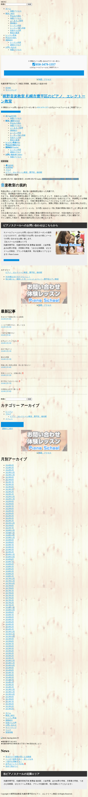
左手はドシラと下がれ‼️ (10, 341)
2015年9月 (10, 639)
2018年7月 (10, 562)
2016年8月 (10, 612)
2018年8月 (10, 559)
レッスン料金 (11, 35)
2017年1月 (10, 605)
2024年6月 (10, 465)
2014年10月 (10, 665)
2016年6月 (10, 617)
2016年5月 (10, 620)
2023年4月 (10, 487)
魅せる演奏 (5, 357)
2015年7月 (10, 644)
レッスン (9, 412)
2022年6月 (10, 509)
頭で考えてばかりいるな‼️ (11, 381)
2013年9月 (10, 697)
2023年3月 (10, 489)
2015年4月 (10, 651)
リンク (8, 730)
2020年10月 (10, 535)
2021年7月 (10, 528)
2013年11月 (10, 692)
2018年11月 (10, 554)
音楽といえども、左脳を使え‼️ (12, 373)
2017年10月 (10, 583)
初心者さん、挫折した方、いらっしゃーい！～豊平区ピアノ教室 (32, 279)
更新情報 (9, 732)
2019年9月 (10, 540)
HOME (8, 88)
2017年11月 (10, 581)
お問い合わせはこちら (11, 112)
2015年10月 (10, 636)
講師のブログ (15, 45)
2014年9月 (10, 668)
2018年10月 (10, 557)
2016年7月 (10, 615)
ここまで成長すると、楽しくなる (13, 325)
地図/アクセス (16, 11)
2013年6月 (10, 704)
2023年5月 (10, 484)
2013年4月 (10, 709)
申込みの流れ (15, 16)
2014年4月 (10, 680)
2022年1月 (10, 521)
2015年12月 (10, 632)
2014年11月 (10, 663)
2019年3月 (10, 550)
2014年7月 (10, 673)
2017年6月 (10, 593)
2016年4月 (10, 622)
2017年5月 (10, 595)
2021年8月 (10, 525)
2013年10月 (10, 694)
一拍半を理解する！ (8, 333)
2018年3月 (10, 571)
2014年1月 (10, 687)
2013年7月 (10, 701)
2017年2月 (10, 603)
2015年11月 (10, 634)
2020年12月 (10, 530)
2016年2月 (10, 627)
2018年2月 (10, 574)
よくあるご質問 (16, 21)
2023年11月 (10, 475)
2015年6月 (10, 646)
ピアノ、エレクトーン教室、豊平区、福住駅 (60, 179)
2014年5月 (10, 677)
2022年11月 (10, 499)
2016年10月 (10, 610)
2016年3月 (10, 624)
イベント (9, 419)
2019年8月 (10, 542)
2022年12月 (10, 497)
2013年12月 (10, 689)
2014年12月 (10, 661)
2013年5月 (10, 706)
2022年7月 (10, 506)
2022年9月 (10, 501)
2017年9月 (10, 586)
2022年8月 (10, 504)
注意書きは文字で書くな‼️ (11, 389)
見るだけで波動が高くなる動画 (12, 317)
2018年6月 (10, 564)
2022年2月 (10, 518)
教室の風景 (14, 33)
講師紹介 (13, 23)
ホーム (8, 9)
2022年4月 (10, 513)
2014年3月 (10, 682)
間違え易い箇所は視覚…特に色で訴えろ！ (16, 365)
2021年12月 (10, 523)
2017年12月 (10, 579)
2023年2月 (10, 492)
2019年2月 (10, 552)
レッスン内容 (15, 26)
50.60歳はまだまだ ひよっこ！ (18, 277)
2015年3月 (10, 653)
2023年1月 (10, 494)
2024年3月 (10, 468)
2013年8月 (10, 699)
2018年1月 (10, 576)
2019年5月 (10, 547)
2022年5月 (10, 511)
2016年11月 (10, 607)
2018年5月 (10, 566)
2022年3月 (10, 516)
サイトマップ (11, 90)
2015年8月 (10, 641)
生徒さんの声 (15, 30)
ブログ (8, 414)
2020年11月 (10, 533)
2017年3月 (10, 600)
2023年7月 (10, 482)
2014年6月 (10, 675)
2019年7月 (10, 545)
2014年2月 (10, 685)
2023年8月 (10, 480)
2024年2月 (10, 470)
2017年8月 (10, 588)
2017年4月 (10, 598)
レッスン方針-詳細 (17, 28)
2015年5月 (10, 648)
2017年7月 (10, 591)
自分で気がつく (6, 349)
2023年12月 (10, 472)
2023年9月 (10, 477)
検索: (3, 4)
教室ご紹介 (10, 13)
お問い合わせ (11, 47)
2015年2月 (10, 656)
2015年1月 (10, 658)
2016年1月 (10, 629)
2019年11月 (10, 538)
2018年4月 (10, 569)
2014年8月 (10, 670)
